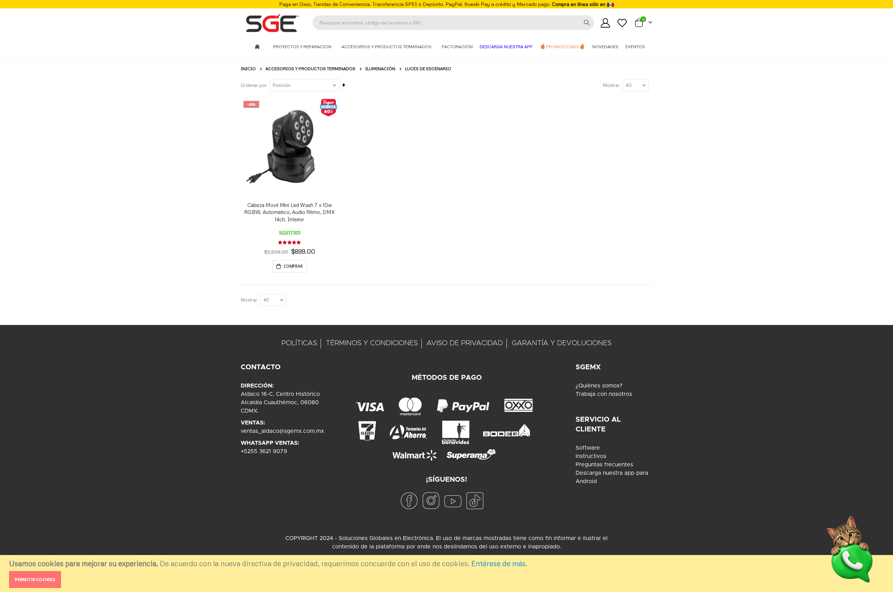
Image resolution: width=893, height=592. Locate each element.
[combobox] (453, 22)
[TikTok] (474, 500)
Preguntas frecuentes (604, 464)
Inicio (248, 68)
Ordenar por (253, 85)
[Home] (257, 47)
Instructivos (591, 456)
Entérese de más (498, 563)
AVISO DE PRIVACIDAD (465, 343)
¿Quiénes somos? (599, 385)
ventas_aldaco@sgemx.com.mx (282, 431)
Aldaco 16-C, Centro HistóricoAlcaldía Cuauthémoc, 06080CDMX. (280, 402)
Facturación (457, 46)
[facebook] (409, 500)
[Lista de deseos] (622, 23)
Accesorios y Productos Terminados (387, 46)
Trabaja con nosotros (604, 394)
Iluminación (380, 69)
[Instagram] (431, 500)
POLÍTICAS (299, 343)
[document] (447, 573)
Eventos (635, 46)
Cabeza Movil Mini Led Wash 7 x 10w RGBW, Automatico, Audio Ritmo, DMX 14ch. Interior (289, 212)
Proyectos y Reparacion (302, 46)
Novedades (605, 46)
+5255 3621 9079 (264, 451)
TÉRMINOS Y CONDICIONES (372, 343)
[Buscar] (586, 22)
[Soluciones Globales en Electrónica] (272, 22)
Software (588, 448)
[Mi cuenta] (605, 23)
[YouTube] (452, 500)
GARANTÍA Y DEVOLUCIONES (561, 343)
